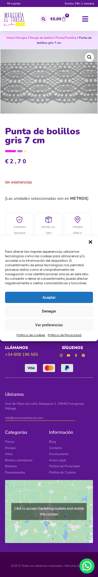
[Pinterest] (83, 355)
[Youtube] (68, 355)
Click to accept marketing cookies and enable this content (49, 511)
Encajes (21, 38)
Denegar (49, 311)
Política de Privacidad (64, 335)
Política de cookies (31, 335)
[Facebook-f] (76, 355)
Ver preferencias (49, 325)
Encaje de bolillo (41, 38)
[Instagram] (61, 355)
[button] (90, 242)
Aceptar (49, 297)
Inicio (10, 38)
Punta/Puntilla (66, 38)
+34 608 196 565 (21, 354)
